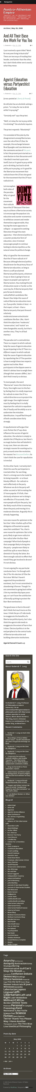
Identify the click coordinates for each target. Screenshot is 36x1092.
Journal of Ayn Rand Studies (18, 885)
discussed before (22, 454)
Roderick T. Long (14, 733)
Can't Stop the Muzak (17, 970)
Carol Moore (12, 837)
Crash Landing (13, 851)
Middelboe (21, 997)
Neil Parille (12, 921)
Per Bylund (12, 928)
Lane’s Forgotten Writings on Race (18, 742)
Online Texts (19, 1002)
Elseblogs (21, 977)
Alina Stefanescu (14, 814)
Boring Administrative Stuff (14, 967)
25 (29, 1054)
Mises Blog (12, 912)
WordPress (13, 1087)
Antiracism (21, 963)
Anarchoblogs (13, 828)
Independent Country (16, 876)
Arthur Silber (12, 830)
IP (24, 984)
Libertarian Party (14, 906)
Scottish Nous (13, 935)
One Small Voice (14, 924)
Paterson (7, 1006)
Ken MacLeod (13, 890)
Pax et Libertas (13, 926)
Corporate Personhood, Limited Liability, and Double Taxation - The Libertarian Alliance (16, 759)
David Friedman (13, 853)
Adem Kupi (12, 805)
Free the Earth (14, 982)
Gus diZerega (13, 869)
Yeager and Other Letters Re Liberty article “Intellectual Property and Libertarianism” (17, 787)
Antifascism (19, 961)
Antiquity (9, 963)
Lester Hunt (12, 896)
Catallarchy (12, 839)
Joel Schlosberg (13, 880)
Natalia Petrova (14, 919)
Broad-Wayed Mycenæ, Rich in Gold (17, 781)
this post (26, 150)
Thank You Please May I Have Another (18, 1020)
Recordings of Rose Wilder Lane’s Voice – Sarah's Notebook (18, 739)
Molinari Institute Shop (16, 917)
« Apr (6, 1061)
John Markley (13, 883)
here (26, 716)
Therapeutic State (10, 1024)
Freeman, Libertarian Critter (18, 860)
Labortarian (10, 989)
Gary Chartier (13, 862)
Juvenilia (19, 987)
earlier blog (10, 723)
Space (15, 1016)
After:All (11, 807)
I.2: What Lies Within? (18, 795)
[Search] (28, 662)
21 (13, 1054)
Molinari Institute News (17, 915)
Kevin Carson (12, 892)
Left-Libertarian (12, 993)
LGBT (13, 997)
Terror (7, 1018)
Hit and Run (12, 871)
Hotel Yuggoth (13, 874)
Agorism (11, 810)
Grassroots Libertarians (17, 867)
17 (25, 1051)
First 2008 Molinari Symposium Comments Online (17, 763)
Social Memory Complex (17, 940)
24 (25, 1054)
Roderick (8, 45)
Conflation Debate (21, 973)
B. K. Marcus (12, 833)
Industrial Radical (14, 878)
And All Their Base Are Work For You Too (18, 38)
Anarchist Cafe (13, 826)
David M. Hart (13, 855)
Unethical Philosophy (19, 1026)
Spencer (21, 1016)
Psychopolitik (13, 931)
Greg (9, 767)
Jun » (10, 1061)
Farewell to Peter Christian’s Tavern (16, 768)
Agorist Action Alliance (16, 812)
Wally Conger (13, 944)
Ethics (7, 979)
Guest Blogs (25, 982)
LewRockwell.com (14, 899)
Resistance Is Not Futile (15, 1010)
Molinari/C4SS (12, 1000)
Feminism (17, 979)
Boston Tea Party (14, 835)
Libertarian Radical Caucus (17, 908)
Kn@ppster (12, 894)
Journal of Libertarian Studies (19, 887)
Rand (19, 1008)
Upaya (10, 942)
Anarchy (9, 960)
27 (31, 93)
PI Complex (27, 1006)
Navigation (8, 2)
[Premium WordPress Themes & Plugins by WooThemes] (29, 1087)
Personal (16, 1005)
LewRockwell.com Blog (16, 901)
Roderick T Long (14, 746)
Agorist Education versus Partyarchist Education (17, 83)
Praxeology (10, 1008)
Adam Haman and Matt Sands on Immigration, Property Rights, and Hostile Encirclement (18, 773)
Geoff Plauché (13, 864)
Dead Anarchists (14, 858)
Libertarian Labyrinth (16, 903)
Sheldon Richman (14, 937)
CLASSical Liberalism (15, 848)
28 (13, 1057)
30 (21, 1057)
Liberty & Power (23, 99)
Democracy (10, 976)
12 (5, 1051)
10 (25, 1048)
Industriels (17, 984)
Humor (7, 984)
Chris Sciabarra (13, 846)
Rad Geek (11, 933)
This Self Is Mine (12, 791)
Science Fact (9, 1013)
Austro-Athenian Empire (17, 11)
